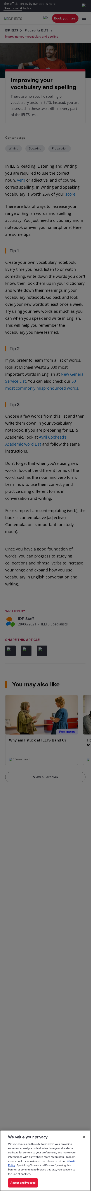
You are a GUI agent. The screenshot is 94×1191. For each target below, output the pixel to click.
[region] (45, 1160)
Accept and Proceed (22, 1182)
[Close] (84, 1137)
